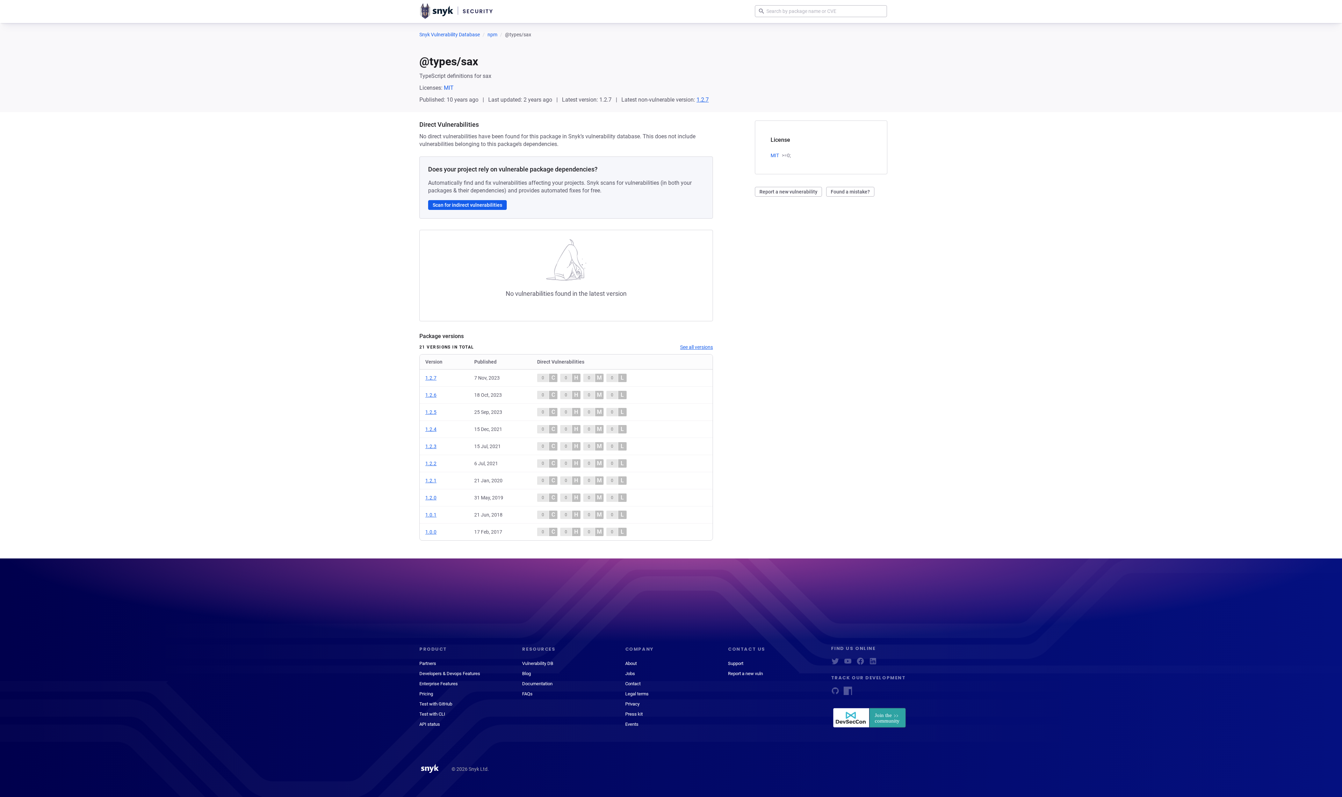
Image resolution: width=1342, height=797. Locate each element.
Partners (427, 663)
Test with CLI (432, 714)
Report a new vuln (745, 673)
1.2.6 (430, 395)
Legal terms (637, 693)
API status (429, 724)
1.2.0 (430, 497)
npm (492, 34)
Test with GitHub (435, 704)
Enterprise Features (438, 683)
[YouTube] (848, 663)
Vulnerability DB (537, 663)
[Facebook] (860, 663)
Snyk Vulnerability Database (449, 34)
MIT (449, 88)
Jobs (630, 673)
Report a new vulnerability (788, 192)
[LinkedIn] (873, 663)
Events (631, 724)
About (631, 663)
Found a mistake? (850, 192)
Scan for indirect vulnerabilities (467, 205)
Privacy (632, 704)
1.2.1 (430, 480)
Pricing (426, 693)
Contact (633, 683)
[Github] (835, 693)
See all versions (696, 347)
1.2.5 (430, 412)
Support (735, 663)
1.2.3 (430, 446)
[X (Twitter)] (835, 663)
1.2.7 (703, 99)
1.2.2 (430, 463)
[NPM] (848, 693)
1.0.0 (430, 532)
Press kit (634, 714)
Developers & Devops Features (449, 673)
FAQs (527, 693)
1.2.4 (430, 429)
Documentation (537, 683)
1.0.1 (430, 515)
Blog (526, 673)
